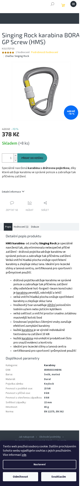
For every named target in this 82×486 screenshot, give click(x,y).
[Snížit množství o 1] (15, 160)
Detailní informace (11, 192)
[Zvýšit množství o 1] (15, 156)
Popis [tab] (8, 227)
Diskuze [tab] (35, 227)
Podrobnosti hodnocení (44, 52)
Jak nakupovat (26, 437)
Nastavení (40, 464)
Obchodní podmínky (50, 437)
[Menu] (73, 4)
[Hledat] (52, 4)
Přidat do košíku (32, 157)
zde (24, 455)
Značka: (17, 56)
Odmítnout (20, 477)
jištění (51, 305)
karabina (22, 293)
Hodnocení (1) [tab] (21, 227)
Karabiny (49, 365)
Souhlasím (58, 477)
